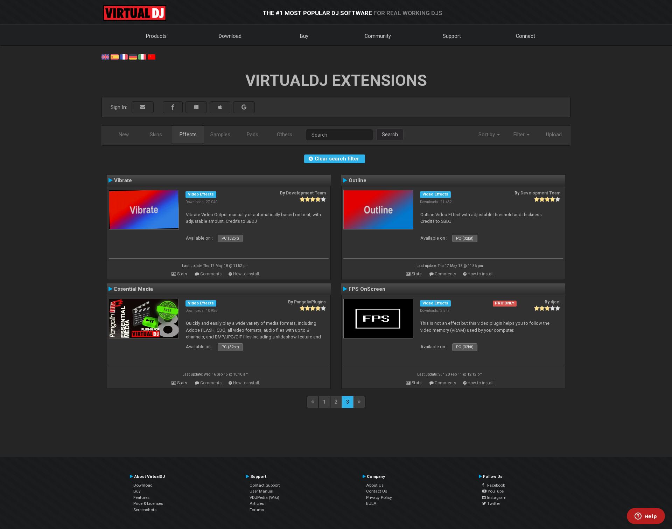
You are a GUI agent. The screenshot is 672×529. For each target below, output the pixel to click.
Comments (211, 274)
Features (141, 497)
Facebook (494, 485)
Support (452, 36)
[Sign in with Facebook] (173, 107)
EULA (371, 503)
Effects (188, 134)
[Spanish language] (114, 56)
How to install (246, 274)
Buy (304, 36)
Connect (525, 36)
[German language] (133, 56)
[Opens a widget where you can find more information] (645, 516)
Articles (257, 503)
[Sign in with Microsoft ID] (196, 107)
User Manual (261, 491)
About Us (375, 485)
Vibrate (123, 180)
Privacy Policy (379, 497)
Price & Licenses (148, 503)
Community (378, 36)
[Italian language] (142, 56)
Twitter (493, 503)
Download (230, 36)
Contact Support (265, 485)
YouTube (495, 491)
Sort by (487, 134)
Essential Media (133, 289)
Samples (220, 134)
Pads (252, 134)
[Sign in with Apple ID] (220, 107)
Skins (156, 134)
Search (390, 134)
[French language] (124, 56)
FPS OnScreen (367, 289)
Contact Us (376, 491)
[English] (105, 56)
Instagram (496, 497)
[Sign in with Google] (244, 107)
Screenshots (144, 509)
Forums (257, 509)
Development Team (306, 193)
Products (156, 36)
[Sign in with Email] (143, 107)
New (124, 134)
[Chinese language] (151, 56)
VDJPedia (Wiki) (264, 497)
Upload (554, 134)
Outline (357, 180)
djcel (555, 302)
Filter (519, 134)
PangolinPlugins (310, 302)
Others (284, 134)
